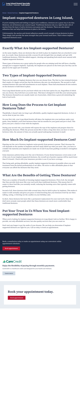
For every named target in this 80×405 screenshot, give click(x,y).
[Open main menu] (76, 4)
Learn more (9, 273)
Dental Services (13, 13)
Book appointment (11, 248)
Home (4, 13)
